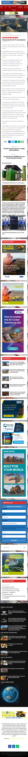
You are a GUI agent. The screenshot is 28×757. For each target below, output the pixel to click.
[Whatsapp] (17, 746)
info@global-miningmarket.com (16, 738)
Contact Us (5, 7)
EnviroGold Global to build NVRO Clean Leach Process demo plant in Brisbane (14, 157)
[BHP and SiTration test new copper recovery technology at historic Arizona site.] (5, 378)
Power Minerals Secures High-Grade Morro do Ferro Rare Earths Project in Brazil (17, 638)
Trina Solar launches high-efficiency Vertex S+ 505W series (13, 233)
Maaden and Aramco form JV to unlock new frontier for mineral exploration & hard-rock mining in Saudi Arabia (18, 393)
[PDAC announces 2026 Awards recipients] (4, 645)
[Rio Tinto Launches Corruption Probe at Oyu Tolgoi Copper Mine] (4, 653)
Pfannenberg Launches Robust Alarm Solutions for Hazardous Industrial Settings (17, 662)
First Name (4, 508)
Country (4, 514)
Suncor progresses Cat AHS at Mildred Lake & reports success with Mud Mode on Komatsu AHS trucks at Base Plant (17, 363)
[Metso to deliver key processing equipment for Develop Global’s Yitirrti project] (5, 386)
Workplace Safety (15, 37)
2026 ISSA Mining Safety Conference (10, 588)
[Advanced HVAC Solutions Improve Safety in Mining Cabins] (4, 678)
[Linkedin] (13, 746)
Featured (9, 37)
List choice (4, 520)
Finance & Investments (20, 7)
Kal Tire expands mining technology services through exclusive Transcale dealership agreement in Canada (17, 620)
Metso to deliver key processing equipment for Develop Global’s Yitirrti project (18, 385)
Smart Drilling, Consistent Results (16, 668)
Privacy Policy (1, 7)
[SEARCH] (24, 547)
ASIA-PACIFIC (5, 37)
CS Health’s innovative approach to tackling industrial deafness (14, 149)
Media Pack (9, 7)
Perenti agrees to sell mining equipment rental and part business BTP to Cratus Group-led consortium (17, 371)
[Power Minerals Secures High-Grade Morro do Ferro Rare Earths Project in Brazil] (4, 638)
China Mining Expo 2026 (7, 594)
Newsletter (14, 6)
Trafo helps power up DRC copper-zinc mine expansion (13, 183)
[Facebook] (9, 746)
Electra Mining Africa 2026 (8, 587)
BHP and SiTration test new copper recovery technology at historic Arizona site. (17, 378)
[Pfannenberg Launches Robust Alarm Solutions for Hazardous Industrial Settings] (4, 663)
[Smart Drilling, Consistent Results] (4, 670)
